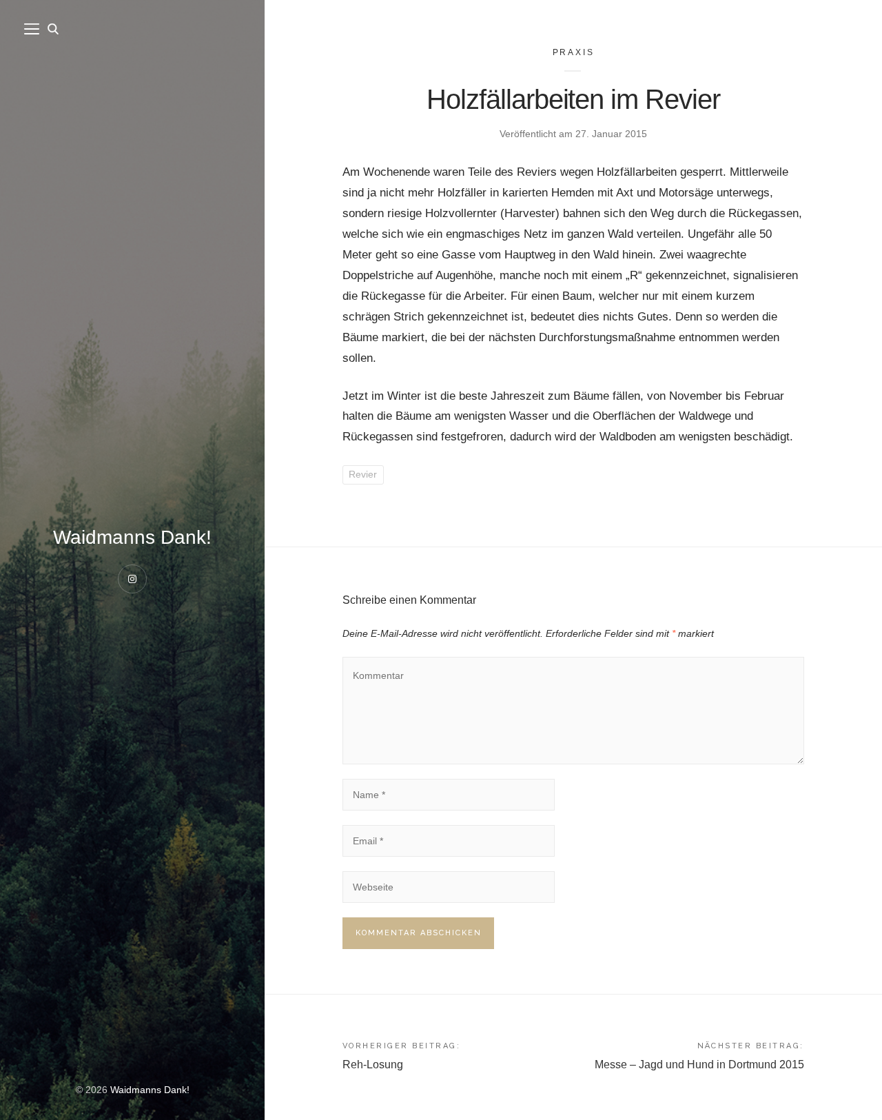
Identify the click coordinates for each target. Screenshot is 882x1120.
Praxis (574, 52)
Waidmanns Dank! (132, 537)
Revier (363, 474)
